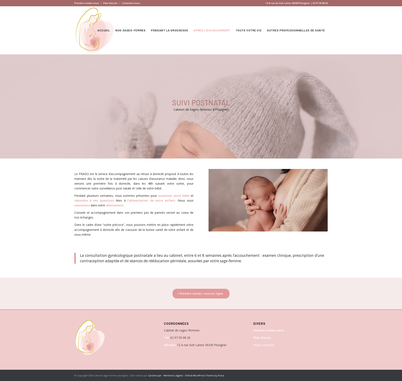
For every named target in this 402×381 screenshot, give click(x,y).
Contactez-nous (131, 3)
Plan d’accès (110, 3)
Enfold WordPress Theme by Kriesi (204, 375)
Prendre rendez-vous (86, 3)
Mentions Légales (173, 375)
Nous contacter (263, 345)
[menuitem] (87, 3)
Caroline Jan (154, 375)
